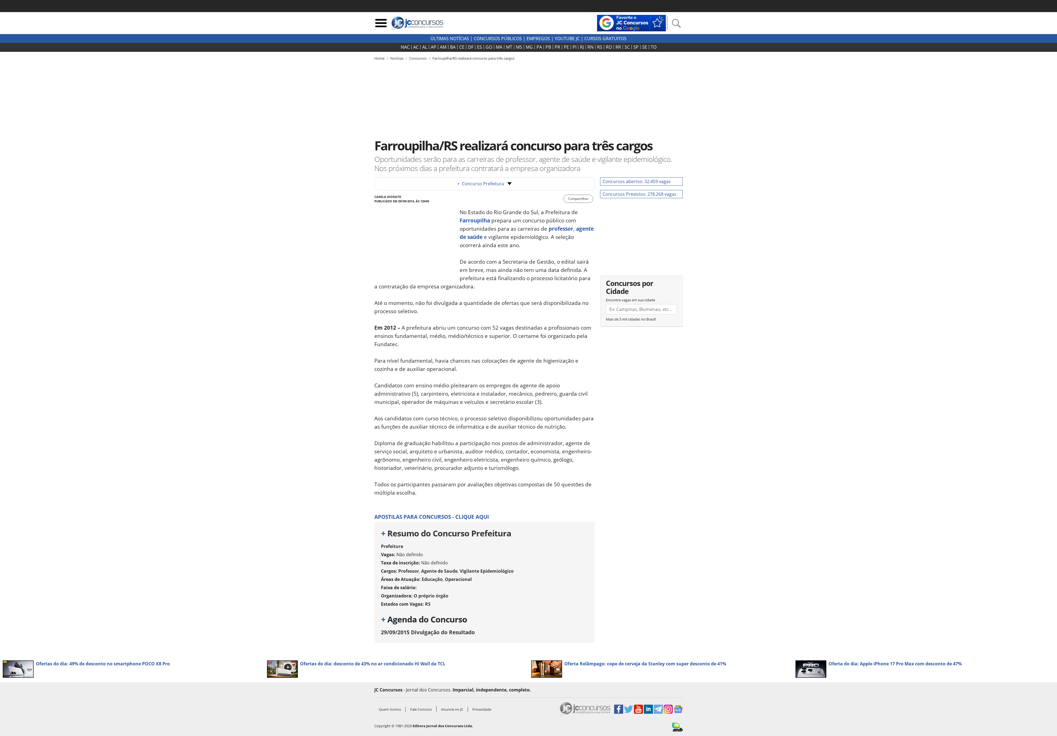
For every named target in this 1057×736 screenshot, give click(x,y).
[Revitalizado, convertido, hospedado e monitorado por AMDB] (677, 727)
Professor (408, 571)
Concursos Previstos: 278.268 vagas (639, 194)
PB (548, 47)
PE (566, 47)
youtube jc (567, 38)
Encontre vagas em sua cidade (630, 299)
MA (499, 47)
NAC (405, 47)
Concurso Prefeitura (480, 184)
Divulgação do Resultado (428, 632)
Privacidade (481, 709)
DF (470, 47)
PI (574, 47)
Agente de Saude (439, 571)
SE (644, 47)
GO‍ (489, 47)
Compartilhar (578, 198)
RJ (582, 47)
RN (590, 47)
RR (618, 47)
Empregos (538, 38)
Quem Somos (390, 709)
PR (557, 47)
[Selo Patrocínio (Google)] (631, 23)
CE (461, 47)
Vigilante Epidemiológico (487, 571)
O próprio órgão (431, 596)
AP (433, 47)
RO (609, 47)
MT (509, 47)
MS (519, 47)
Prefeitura (392, 546)
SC (627, 47)
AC (416, 47)
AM (443, 47)
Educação (432, 579)
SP (636, 47)
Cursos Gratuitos (605, 38)
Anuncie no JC (452, 709)
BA (453, 47)
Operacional (458, 579)
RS (599, 47)
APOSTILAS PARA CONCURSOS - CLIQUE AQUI (431, 516)
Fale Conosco (421, 709)
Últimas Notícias (450, 38)
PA (539, 47)
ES (479, 47)
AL (424, 47)
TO (653, 47)
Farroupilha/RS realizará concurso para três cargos (473, 58)
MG (529, 47)
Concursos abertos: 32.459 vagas (637, 181)
